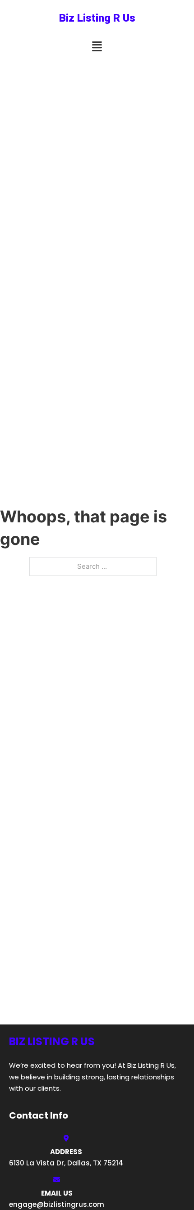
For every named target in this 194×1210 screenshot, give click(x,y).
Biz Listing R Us (97, 18)
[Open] (97, 46)
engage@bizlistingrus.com (56, 1204)
